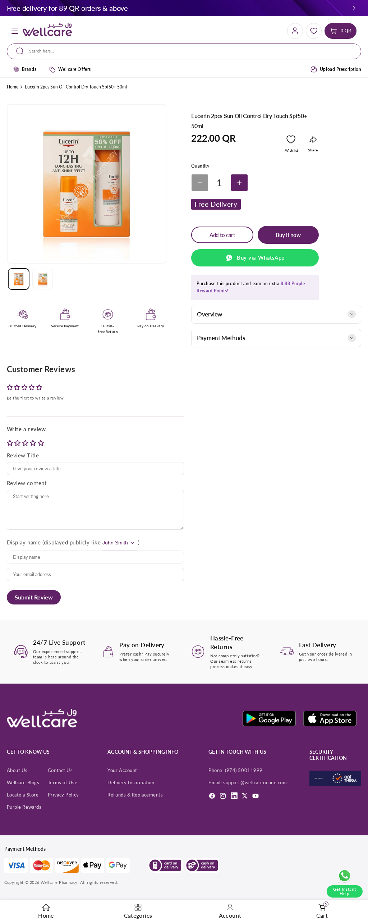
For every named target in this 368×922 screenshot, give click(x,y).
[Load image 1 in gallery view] (18, 279)
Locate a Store (23, 795)
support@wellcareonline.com (255, 782)
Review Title (23, 455)
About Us (17, 770)
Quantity (200, 166)
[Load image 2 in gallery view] (42, 279)
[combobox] (186, 51)
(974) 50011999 (244, 770)
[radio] (11, 443)
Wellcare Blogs (23, 782)
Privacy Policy (63, 795)
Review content (27, 483)
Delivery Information (130, 782)
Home (12, 87)
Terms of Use (63, 782)
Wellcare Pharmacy (59, 882)
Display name (24, 542)
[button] (354, 8)
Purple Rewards (24, 807)
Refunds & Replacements (135, 795)
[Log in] (295, 31)
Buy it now (288, 235)
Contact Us (60, 770)
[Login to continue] (290, 141)
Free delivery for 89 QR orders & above (67, 8)
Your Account (122, 770)
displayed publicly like (72, 542)
